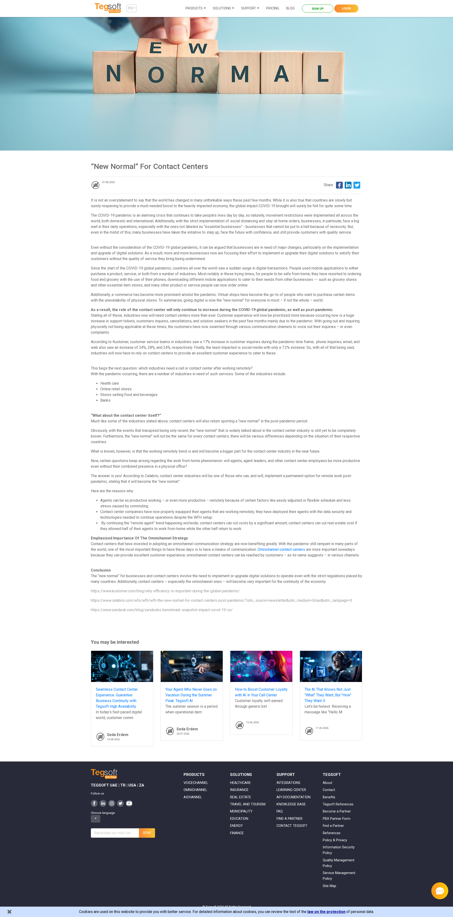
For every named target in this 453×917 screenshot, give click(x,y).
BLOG (290, 8)
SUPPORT (248, 8)
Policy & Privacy (335, 840)
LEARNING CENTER (291, 790)
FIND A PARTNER (289, 819)
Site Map (329, 886)
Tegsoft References (338, 804)
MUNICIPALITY (241, 811)
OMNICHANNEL (195, 790)
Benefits (329, 797)
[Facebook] (339, 185)
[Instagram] (111, 803)
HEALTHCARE (240, 783)
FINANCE (237, 833)
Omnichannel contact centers (281, 549)
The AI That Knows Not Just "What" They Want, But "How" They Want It (328, 695)
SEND (147, 833)
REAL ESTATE (240, 797)
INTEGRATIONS (288, 783)
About (327, 783)
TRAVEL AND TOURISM (247, 804)
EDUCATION (239, 819)
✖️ (9, 911)
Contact (329, 790)
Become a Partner (337, 811)
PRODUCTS (194, 8)
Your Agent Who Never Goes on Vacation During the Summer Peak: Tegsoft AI (191, 695)
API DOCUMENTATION (293, 797)
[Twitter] (356, 185)
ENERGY (236, 826)
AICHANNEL (193, 797)
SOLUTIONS (222, 8)
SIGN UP (318, 8)
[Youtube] (129, 803)
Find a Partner (333, 826)
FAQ (280, 811)
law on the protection (326, 911)
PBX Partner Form (336, 819)
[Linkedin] (348, 185)
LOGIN (346, 8)
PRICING (272, 8)
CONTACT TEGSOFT (292, 826)
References (331, 833)
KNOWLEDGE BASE (291, 804)
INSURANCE (239, 790)
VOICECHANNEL (196, 783)
